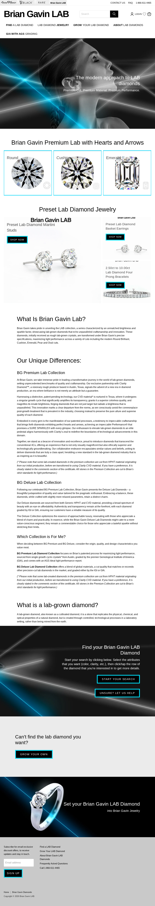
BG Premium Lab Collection (41, 372)
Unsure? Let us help (117, 693)
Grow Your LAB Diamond (52, 851)
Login (138, 14)
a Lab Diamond (19, 25)
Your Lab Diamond (91, 25)
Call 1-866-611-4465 (50, 868)
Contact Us (117, 3)
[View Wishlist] (144, 14)
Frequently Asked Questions (54, 863)
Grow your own (34, 754)
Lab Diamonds (128, 25)
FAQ (130, 3)
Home (6, 892)
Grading (21, 33)
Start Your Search (118, 679)
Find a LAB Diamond (50, 846)
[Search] (114, 14)
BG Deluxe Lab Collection (39, 482)
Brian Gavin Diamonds (22, 892)
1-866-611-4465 (143, 3)
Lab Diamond (53, 25)
